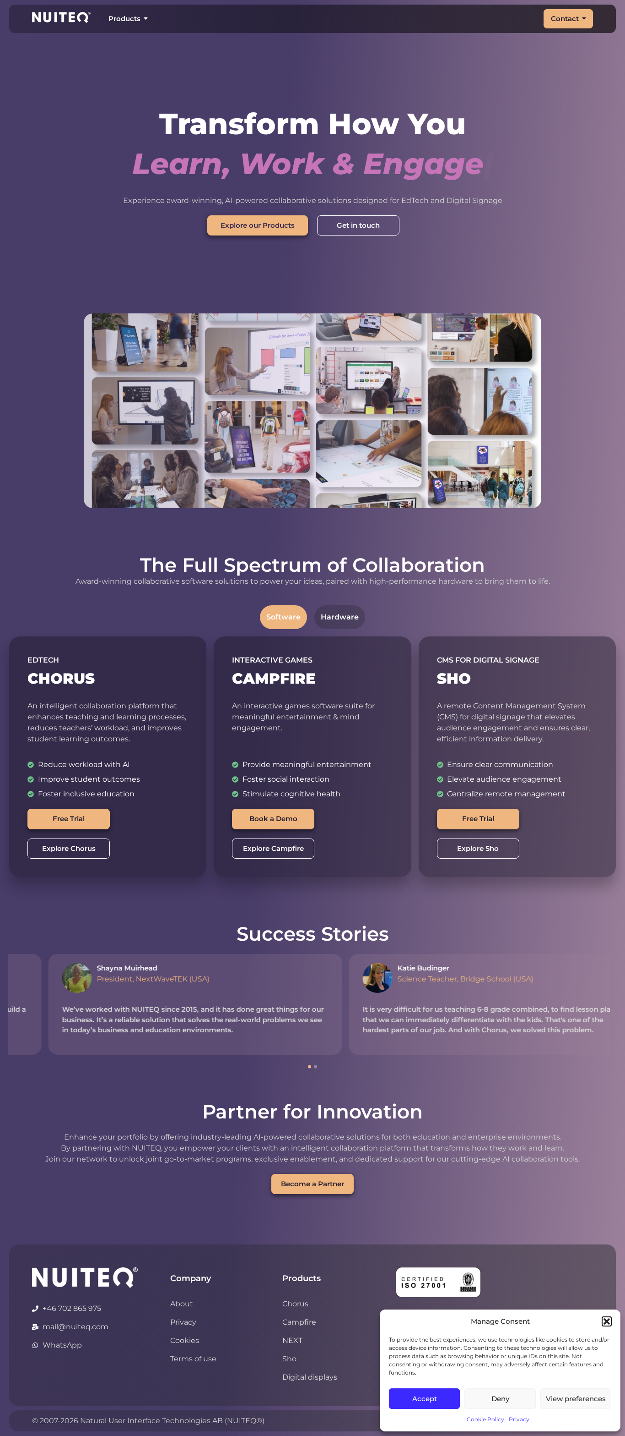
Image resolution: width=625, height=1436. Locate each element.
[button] (606, 1321)
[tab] (283, 617)
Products (124, 18)
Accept (424, 1398)
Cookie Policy (485, 1419)
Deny (500, 1398)
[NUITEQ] (85, 1277)
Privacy (519, 1419)
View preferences (576, 1398)
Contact (565, 18)
